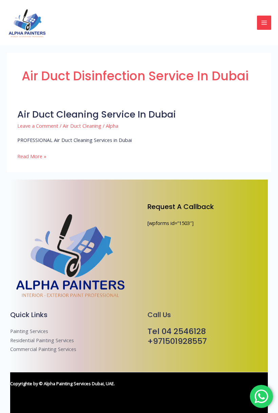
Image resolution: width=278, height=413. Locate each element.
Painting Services (29, 331)
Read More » (31, 156)
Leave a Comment (37, 125)
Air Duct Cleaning (82, 125)
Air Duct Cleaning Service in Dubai (96, 114)
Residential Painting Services (42, 340)
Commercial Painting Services (43, 349)
